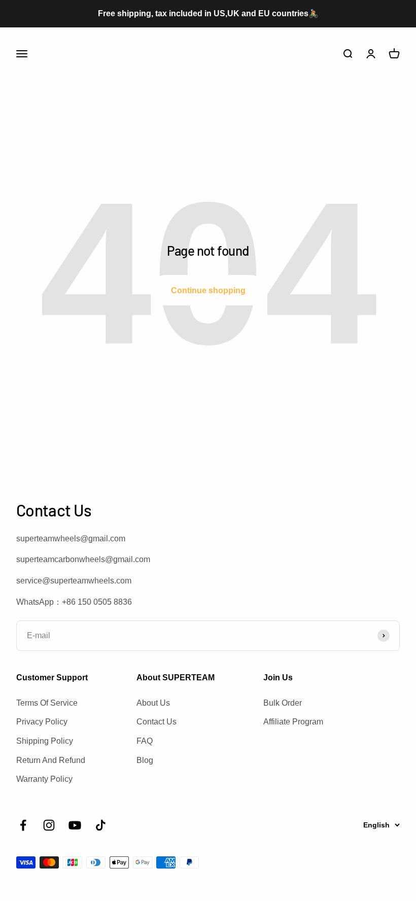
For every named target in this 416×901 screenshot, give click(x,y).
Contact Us (156, 721)
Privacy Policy (41, 721)
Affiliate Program (293, 721)
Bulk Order (282, 703)
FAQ (144, 741)
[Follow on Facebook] (23, 825)
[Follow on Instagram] (49, 825)
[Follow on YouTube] (75, 825)
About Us (153, 703)
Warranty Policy (44, 779)
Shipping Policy (44, 741)
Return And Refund (50, 760)
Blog (144, 760)
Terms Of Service (47, 703)
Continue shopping (208, 290)
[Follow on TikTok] (101, 825)
